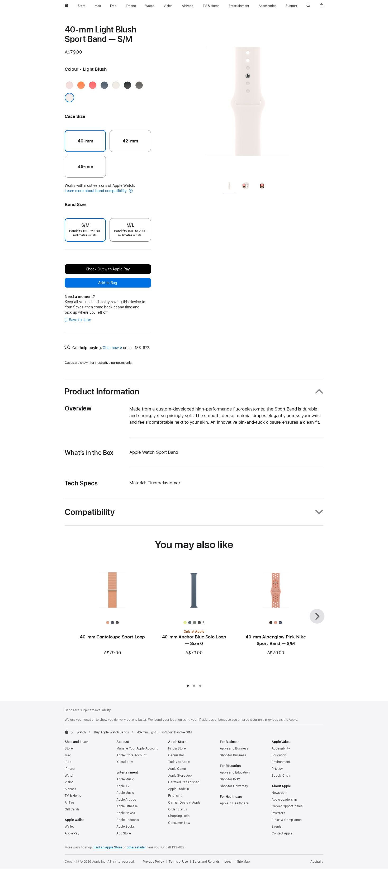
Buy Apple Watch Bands (111, 732)
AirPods (70, 789)
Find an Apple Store (108, 847)
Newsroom (279, 793)
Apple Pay (72, 833)
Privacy (277, 769)
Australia (316, 861)
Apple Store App (180, 775)
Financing (175, 796)
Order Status (177, 809)
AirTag (69, 802)
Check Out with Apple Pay (108, 269)
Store (69, 748)
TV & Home (73, 796)
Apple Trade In (178, 789)
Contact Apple (282, 833)
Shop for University (234, 786)
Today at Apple (179, 762)
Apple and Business (234, 748)
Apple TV (123, 786)
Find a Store (177, 748)
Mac (68, 755)
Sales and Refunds (206, 861)
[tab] (229, 187)
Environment (281, 762)
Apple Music (125, 779)
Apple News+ (126, 813)
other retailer (136, 847)
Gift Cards (72, 809)
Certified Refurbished (183, 782)
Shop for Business (233, 755)
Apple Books (125, 826)
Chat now (112, 348)
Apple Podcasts (127, 820)
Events (276, 826)
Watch (81, 732)
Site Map (243, 861)
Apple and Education (235, 772)
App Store (123, 833)
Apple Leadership (284, 799)
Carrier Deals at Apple (184, 802)
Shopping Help (178, 816)
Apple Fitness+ (127, 806)
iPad (68, 762)
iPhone (70, 769)
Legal (228, 861)
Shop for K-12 (230, 779)
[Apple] (66, 731)
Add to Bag (107, 283)
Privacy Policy (153, 861)
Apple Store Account (131, 755)
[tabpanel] (247, 100)
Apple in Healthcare (234, 803)
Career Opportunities (287, 806)
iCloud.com (124, 762)
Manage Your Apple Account (137, 748)
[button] (308, 6)
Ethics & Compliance (287, 820)
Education (279, 755)
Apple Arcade (126, 799)
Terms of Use (178, 861)
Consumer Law (179, 823)
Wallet (69, 826)
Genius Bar (176, 755)
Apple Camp (177, 769)
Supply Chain (281, 775)
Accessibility (281, 748)
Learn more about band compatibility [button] (96, 191)
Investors (278, 813)
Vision (69, 782)
